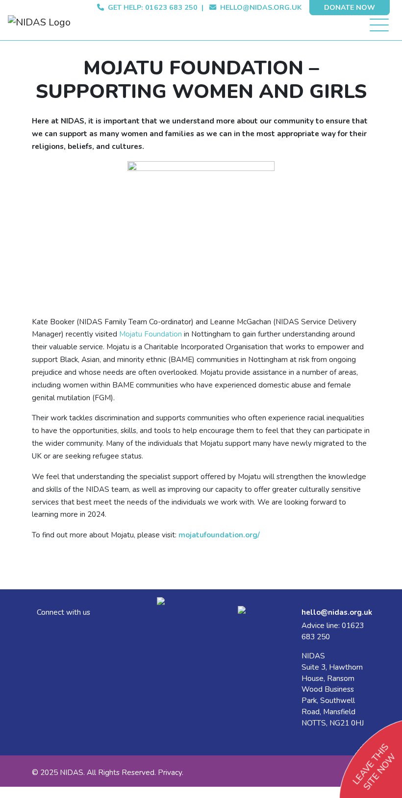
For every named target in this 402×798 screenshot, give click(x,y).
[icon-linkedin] (40, 628)
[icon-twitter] (38, 628)
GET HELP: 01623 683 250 (151, 7)
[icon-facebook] (42, 628)
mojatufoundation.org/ (219, 535)
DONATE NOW (349, 7)
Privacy (170, 772)
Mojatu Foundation (150, 334)
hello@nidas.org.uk (261, 7)
